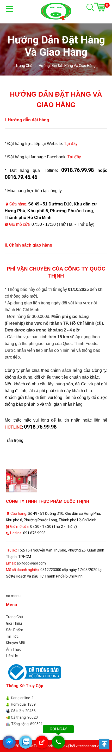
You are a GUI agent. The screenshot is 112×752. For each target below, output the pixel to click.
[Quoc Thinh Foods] (56, 11)
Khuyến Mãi (15, 643)
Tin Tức (12, 636)
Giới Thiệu (14, 623)
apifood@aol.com (31, 563)
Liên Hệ (12, 656)
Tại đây (71, 143)
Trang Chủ (14, 617)
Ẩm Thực (13, 649)
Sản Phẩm (14, 630)
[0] (100, 7)
